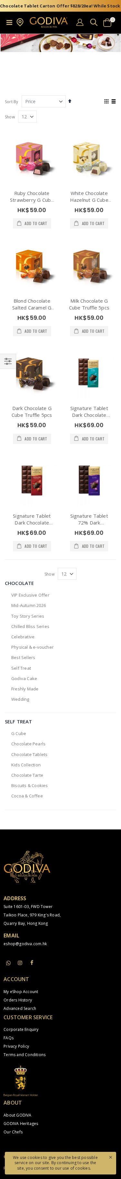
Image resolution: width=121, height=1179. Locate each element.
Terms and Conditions (24, 1054)
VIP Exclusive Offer (30, 595)
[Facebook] (32, 963)
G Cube (18, 733)
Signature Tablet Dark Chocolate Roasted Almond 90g (32, 526)
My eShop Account (21, 991)
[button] (20, 25)
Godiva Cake (24, 678)
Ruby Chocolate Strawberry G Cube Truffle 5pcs (32, 200)
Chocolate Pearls (28, 744)
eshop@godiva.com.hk (25, 943)
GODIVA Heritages (21, 1123)
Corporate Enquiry (21, 1029)
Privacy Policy (16, 1046)
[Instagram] (20, 963)
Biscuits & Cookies (29, 785)
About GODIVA (17, 1115)
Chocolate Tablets (29, 754)
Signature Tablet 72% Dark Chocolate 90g (89, 523)
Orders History (18, 1000)
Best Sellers (23, 657)
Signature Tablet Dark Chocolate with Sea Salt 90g (89, 415)
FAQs (9, 1038)
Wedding (20, 699)
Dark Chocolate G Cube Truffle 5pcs (32, 411)
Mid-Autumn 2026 (28, 605)
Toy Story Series (27, 616)
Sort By (11, 101)
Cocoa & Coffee (27, 796)
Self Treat (21, 668)
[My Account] (80, 22)
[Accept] (110, 1157)
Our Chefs (13, 1132)
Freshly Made (24, 689)
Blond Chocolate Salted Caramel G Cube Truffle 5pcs (32, 307)
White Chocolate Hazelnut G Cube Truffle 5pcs (89, 200)
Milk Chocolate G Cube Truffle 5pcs (89, 304)
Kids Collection (26, 765)
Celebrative (23, 637)
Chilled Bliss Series (30, 626)
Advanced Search (20, 1008)
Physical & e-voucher (32, 647)
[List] (113, 102)
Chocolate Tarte (27, 775)
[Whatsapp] (8, 963)
